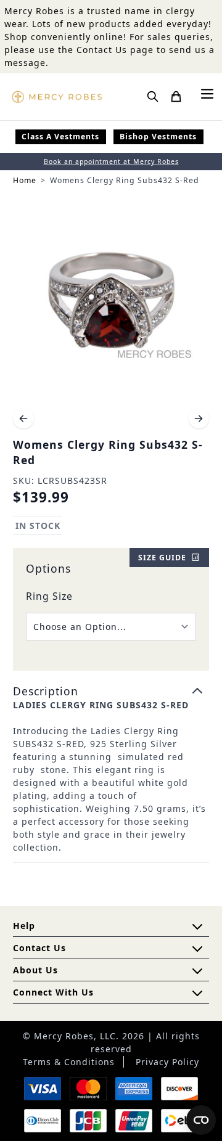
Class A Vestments (60, 136)
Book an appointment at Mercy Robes (111, 161)
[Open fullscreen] (111, 301)
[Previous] (23, 418)
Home (24, 180)
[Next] (199, 418)
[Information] (197, 948)
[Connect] (197, 993)
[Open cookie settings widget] (201, 1120)
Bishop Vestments (158, 136)
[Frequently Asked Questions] (197, 926)
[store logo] (56, 96)
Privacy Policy (167, 1062)
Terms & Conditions (69, 1062)
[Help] (197, 970)
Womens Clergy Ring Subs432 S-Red (124, 180)
